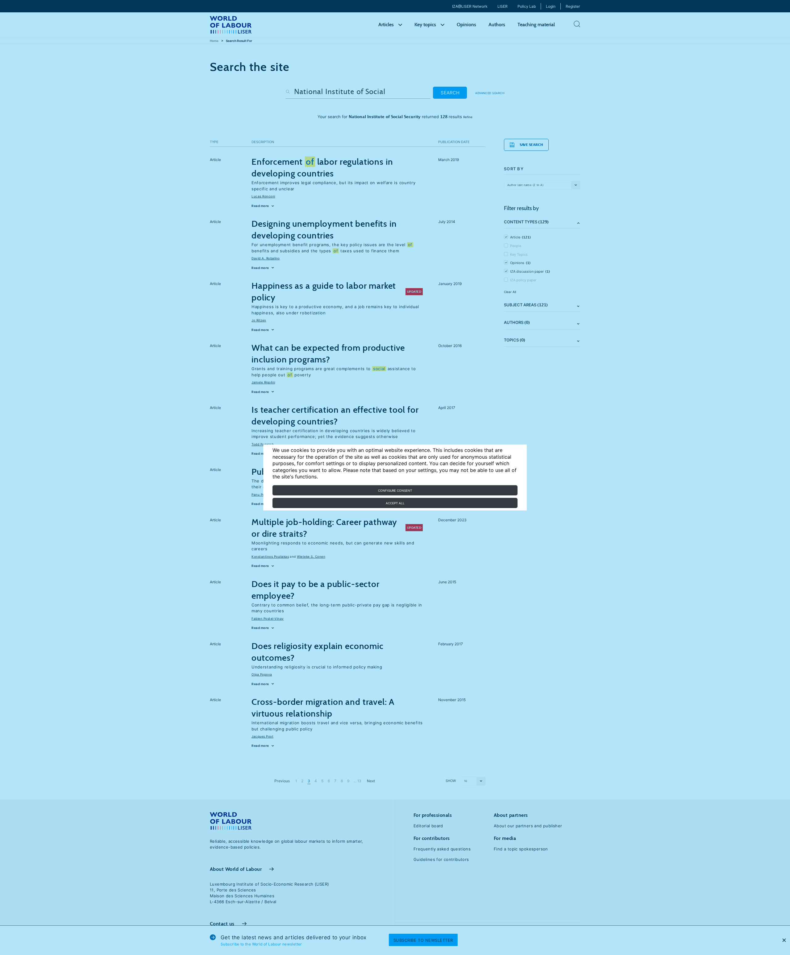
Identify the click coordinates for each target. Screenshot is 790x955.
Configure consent (395, 490)
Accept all (395, 503)
